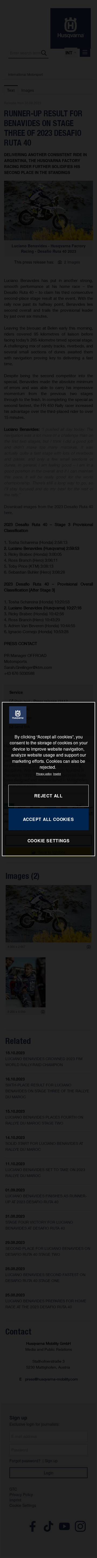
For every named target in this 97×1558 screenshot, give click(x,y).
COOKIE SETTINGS (48, 841)
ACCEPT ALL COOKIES (48, 819)
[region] (48, 779)
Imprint (57, 774)
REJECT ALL (48, 796)
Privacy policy (44, 774)
